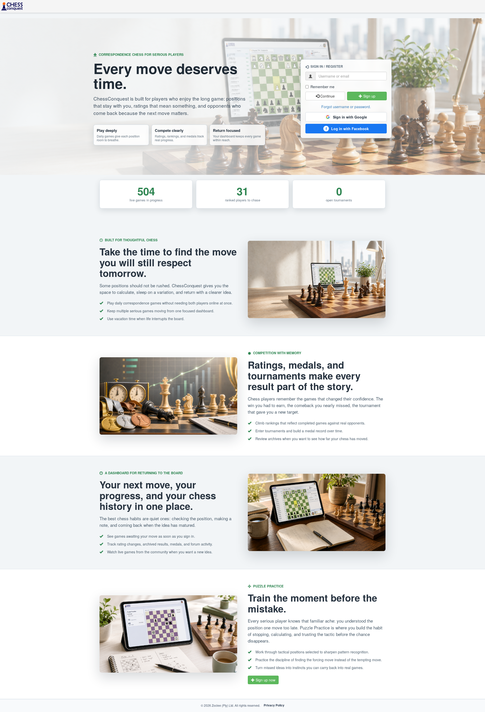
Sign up (368, 96)
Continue (327, 96)
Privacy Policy (274, 705)
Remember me (322, 86)
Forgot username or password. (346, 106)
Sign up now (265, 679)
